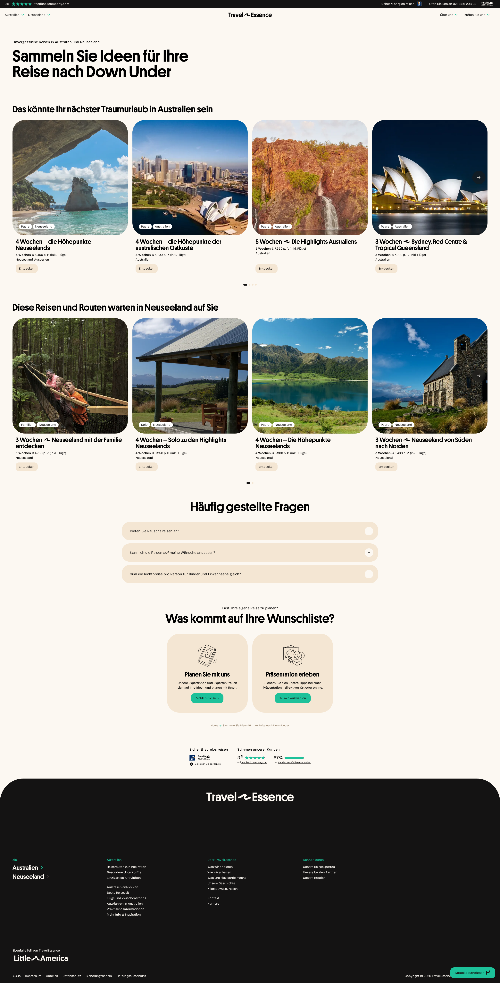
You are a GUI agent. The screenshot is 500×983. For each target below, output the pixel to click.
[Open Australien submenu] (42, 868)
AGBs (16, 976)
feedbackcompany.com (254, 762)
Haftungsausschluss (131, 976)
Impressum (33, 976)
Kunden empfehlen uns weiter (294, 762)
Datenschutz (71, 976)
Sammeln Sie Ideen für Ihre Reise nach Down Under (256, 725)
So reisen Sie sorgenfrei (208, 764)
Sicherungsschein (99, 976)
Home (214, 725)
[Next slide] (479, 177)
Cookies (52, 976)
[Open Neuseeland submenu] (48, 877)
